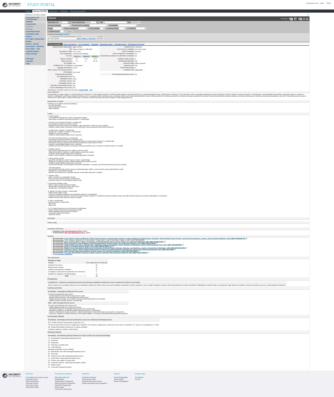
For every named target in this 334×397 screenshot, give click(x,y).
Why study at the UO (62, 377)
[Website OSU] (13, 4)
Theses (29, 36)
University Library (32, 383)
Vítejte (28, 11)
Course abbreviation (78, 22)
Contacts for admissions (63, 389)
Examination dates (33, 31)
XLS (91, 90)
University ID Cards (89, 379)
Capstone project (32, 51)
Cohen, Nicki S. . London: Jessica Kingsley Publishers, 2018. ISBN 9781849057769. (154, 238)
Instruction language (54, 25)
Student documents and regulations (94, 383)
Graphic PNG (83, 90)
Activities (52, 218)
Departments (31, 24)
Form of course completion (80, 25)
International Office (32, 387)
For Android (139, 377)
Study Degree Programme (64, 381)
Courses (29, 22)
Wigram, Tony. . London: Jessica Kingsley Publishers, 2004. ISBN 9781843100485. (124, 248)
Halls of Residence (32, 381)
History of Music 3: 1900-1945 (86, 38)
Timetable (94, 44)
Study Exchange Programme (65, 383)
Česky (328, 3)
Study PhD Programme (63, 385)
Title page (29, 59)
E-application (59, 379)
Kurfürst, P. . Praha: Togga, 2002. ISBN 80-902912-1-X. (88, 246)
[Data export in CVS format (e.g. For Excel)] (300, 19)
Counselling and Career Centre (37, 377)
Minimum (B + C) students (63, 65)
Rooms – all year (32, 44)
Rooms (29, 41)
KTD (74, 47)
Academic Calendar (89, 377)
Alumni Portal (118, 379)
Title (101, 22)
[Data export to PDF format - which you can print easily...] (291, 19)
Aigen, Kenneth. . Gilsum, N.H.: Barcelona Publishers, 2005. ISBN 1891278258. (101, 251)
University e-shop (32, 385)
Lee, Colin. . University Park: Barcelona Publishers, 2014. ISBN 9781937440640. (105, 252)
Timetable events (32, 34)
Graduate (64, 11)
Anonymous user (312, 3)
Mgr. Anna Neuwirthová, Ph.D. (72, 231)
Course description (55, 44)
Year (129, 22)
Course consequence (71, 28)
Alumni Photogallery (121, 381)
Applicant (53, 11)
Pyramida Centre (32, 379)
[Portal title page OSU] (43, 4)
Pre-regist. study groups (35, 39)
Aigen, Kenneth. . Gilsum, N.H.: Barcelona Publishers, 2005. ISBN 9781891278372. (114, 241)
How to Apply (59, 387)
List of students (83, 44)
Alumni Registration (121, 377)
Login (322, 3)
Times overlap (31, 54)
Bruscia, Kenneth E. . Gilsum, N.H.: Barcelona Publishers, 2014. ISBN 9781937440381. (110, 243)
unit (53, 22)
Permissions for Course (136, 44)
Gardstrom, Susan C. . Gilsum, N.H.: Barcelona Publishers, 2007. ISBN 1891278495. (119, 249)
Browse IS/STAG (40, 11)
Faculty (50, 28)
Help (28, 64)
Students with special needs (92, 381)
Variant (101, 36)
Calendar (29, 61)
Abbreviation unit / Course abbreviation (64, 36)
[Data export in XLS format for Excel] (295, 19)
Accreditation (113, 25)
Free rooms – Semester (35, 46)
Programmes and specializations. (32, 18)
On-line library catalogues (63, 254)
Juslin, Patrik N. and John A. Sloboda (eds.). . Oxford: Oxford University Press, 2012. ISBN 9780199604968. (123, 245)
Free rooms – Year (33, 49)
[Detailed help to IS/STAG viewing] (307, 19)
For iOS (137, 379)
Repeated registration (127, 61)
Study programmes (70, 44)
